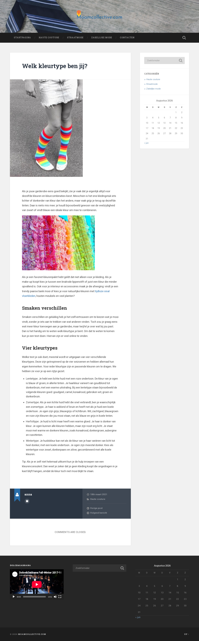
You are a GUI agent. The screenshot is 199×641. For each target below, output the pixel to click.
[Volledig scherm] (59, 596)
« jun (146, 143)
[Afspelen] (13, 596)
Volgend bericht (98, 513)
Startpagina (22, 37)
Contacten (127, 37)
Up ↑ (186, 634)
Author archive (27, 501)
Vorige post (96, 508)
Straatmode (75, 37)
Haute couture (49, 37)
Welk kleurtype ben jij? (54, 66)
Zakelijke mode (101, 37)
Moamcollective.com (32, 634)
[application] (37, 584)
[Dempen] (55, 596)
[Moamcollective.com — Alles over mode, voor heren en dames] (99, 16)
